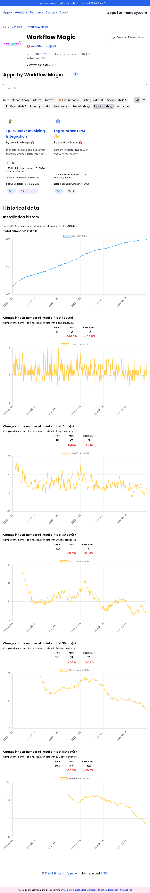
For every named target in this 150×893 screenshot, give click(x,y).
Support (50, 46)
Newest (49, 100)
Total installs (62, 106)
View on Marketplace (130, 37)
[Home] (4, 27)
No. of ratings (81, 106)
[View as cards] (137, 100)
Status (50, 12)
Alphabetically (20, 100)
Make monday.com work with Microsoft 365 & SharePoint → (75, 3)
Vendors (21, 12)
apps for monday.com (127, 12)
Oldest (37, 100)
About (63, 12)
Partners (36, 12)
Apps (7, 12)
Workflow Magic (38, 26)
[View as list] (144, 100)
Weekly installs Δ (116, 100)
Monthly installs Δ (16, 106)
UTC (104, 873)
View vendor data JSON (41, 65)
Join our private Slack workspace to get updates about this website (98, 890)
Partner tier (122, 106)
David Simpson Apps (59, 873)
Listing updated (93, 100)
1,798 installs (49, 54)
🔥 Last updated (68, 100)
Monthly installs (40, 106)
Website (36, 46)
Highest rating (103, 106)
